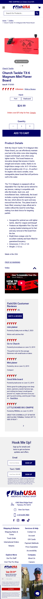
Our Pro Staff (11, 558)
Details (33, 113)
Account (31, 536)
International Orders (11, 542)
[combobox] (4, 579)
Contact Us (31, 532)
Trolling (10, 20)
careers (32, 562)
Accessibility (32, 551)
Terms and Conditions (23, 483)
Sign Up (28, 463)
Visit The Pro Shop (11, 562)
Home (4, 20)
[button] (21, 267)
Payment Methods (32, 543)
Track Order (11, 538)
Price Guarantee (31, 547)
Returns (11, 546)
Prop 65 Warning (12, 262)
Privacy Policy (30, 483)
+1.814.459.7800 (23, 515)
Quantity (21, 121)
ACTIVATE (11, 589)
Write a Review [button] (30, 89)
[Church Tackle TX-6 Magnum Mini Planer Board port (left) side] (22, 65)
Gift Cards (32, 539)
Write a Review (15, 316)
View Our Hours (23, 510)
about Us (31, 558)
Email (14, 457)
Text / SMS (15, 469)
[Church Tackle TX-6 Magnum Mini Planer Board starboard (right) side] (20, 65)
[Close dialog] (41, 565)
